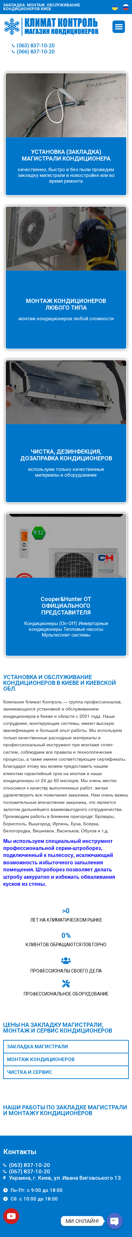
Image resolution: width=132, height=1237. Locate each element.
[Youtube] (11, 1216)
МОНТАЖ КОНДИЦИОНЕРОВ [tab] (41, 1059)
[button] (119, 27)
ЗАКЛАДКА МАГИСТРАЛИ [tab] (37, 1047)
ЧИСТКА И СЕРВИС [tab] (29, 1072)
